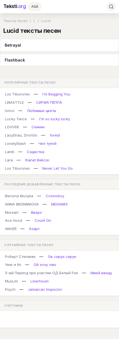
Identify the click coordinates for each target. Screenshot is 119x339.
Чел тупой (47, 143)
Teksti (14, 6)
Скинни (38, 127)
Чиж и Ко (13, 264)
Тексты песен (15, 20)
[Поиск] (111, 6)
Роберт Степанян (20, 256)
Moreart (12, 212)
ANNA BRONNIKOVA (22, 204)
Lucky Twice (16, 119)
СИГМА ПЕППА (49, 102)
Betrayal (13, 45)
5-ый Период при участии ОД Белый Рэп (41, 273)
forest (55, 135)
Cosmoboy (55, 196)
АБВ (34, 6)
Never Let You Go (57, 168)
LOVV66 (12, 127)
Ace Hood (13, 220)
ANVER (11, 228)
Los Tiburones (17, 94)
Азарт (34, 228)
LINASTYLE (14, 102)
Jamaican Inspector (45, 289)
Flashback (15, 60)
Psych (10, 289)
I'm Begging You (56, 94)
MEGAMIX (59, 204)
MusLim (11, 281)
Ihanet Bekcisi (37, 160)
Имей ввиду (101, 273)
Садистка (35, 152)
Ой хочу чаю (45, 264)
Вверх (36, 212)
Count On (43, 220)
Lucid (46, 20)
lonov (9, 110)
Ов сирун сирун (62, 256)
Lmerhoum (39, 281)
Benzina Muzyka (19, 196)
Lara (9, 160)
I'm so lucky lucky (54, 119)
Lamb (9, 152)
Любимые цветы (41, 110)
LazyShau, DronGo (21, 135)
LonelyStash (15, 143)
